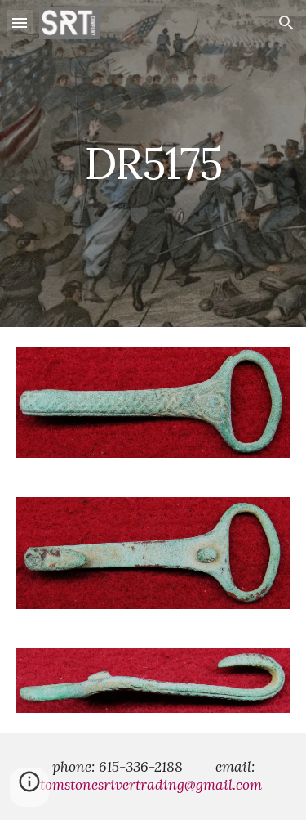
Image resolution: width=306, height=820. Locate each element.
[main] (153, 163)
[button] (19, 22)
